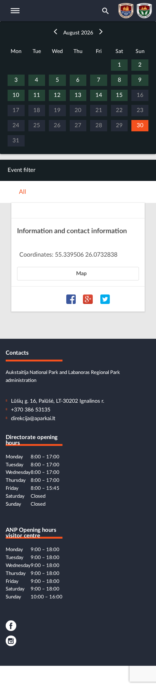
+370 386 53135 (30, 410)
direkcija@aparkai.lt (33, 418)
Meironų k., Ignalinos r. (49, 245)
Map (81, 273)
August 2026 (78, 33)
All (22, 192)
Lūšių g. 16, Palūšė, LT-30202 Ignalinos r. (57, 401)
